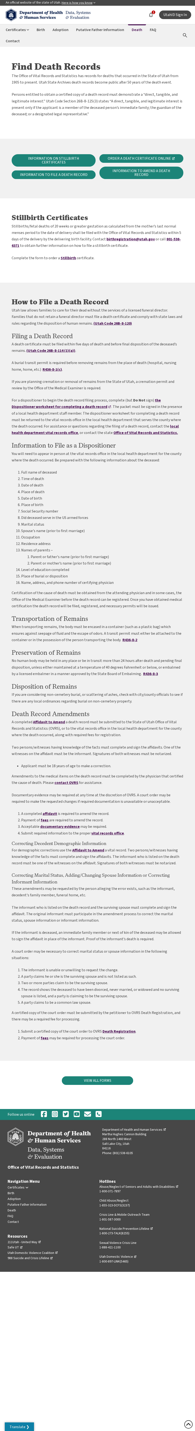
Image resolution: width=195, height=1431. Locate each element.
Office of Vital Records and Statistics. (145, 432)
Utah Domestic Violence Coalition (33, 1253)
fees (45, 820)
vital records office (107, 833)
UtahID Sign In (175, 14)
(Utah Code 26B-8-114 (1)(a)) (50, 350)
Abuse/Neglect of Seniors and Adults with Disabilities (139, 1186)
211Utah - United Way (24, 1242)
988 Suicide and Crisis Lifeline (30, 1258)
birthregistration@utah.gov (131, 239)
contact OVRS (66, 782)
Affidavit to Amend (49, 722)
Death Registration (119, 1031)
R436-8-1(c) (52, 369)
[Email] (87, 1114)
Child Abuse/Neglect (113, 1200)
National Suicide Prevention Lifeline (126, 1228)
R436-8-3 (150, 673)
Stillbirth (68, 258)
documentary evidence (60, 826)
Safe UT (15, 1247)
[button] (19, 1426)
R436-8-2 (129, 640)
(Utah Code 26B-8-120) (112, 323)
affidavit (50, 813)
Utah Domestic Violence (118, 1256)
